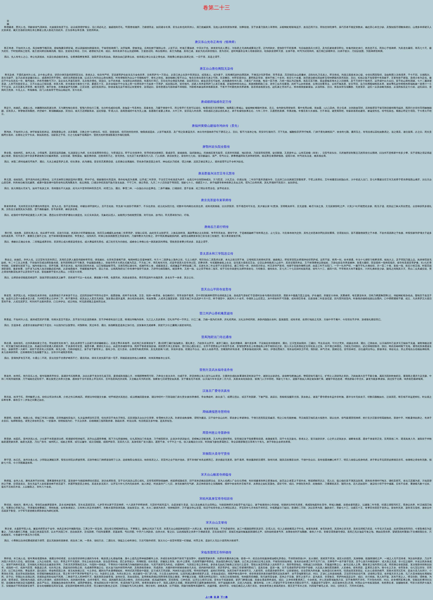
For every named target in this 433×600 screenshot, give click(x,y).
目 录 (216, 597)
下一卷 (224, 597)
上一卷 (208, 597)
